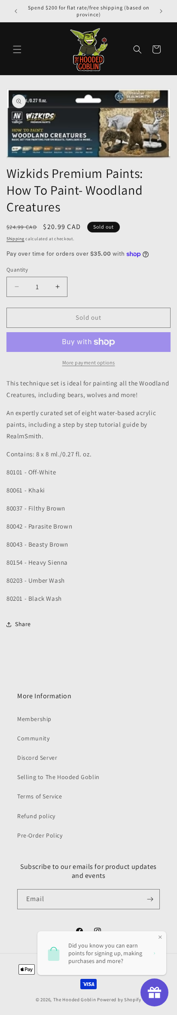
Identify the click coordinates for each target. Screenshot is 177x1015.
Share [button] (23, 624)
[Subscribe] (149, 899)
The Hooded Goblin (74, 1000)
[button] (17, 49)
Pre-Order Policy (40, 835)
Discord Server (37, 757)
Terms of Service (39, 796)
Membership (34, 719)
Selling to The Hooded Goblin (58, 777)
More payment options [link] (88, 362)
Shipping (15, 239)
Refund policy (36, 816)
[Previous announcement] (15, 11)
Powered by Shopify (119, 1000)
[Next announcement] (161, 11)
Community (33, 738)
